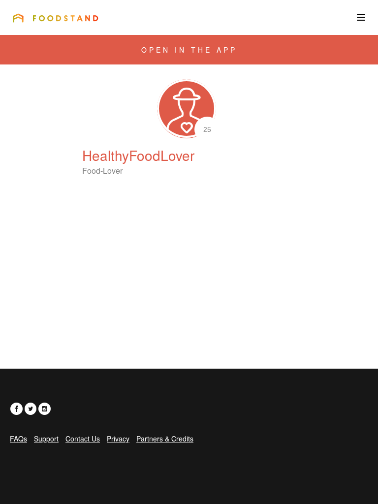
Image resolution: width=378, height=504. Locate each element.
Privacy (118, 438)
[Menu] (361, 17)
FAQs (18, 438)
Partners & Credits (164, 438)
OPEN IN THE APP (189, 50)
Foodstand (55, 17)
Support (46, 438)
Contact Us (82, 438)
